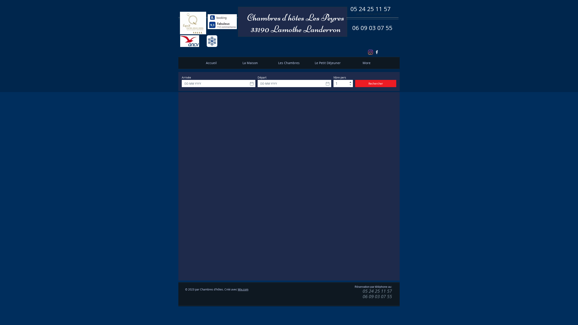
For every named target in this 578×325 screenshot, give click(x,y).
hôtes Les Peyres (316, 17)
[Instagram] (370, 52)
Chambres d (266, 17)
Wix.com (243, 289)
